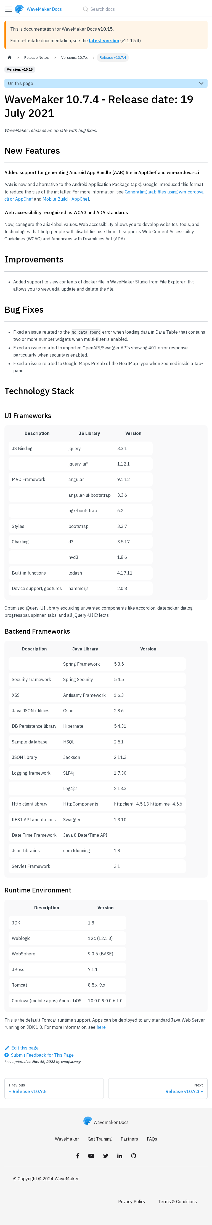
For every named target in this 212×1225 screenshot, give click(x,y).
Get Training (100, 1139)
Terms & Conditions (177, 1201)
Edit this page (25, 1048)
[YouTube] (91, 1155)
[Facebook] (78, 1155)
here (101, 1027)
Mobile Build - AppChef (66, 199)
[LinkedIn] (119, 1155)
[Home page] (9, 57)
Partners (129, 1139)
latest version (104, 40)
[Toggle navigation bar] (8, 9)
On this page (20, 83)
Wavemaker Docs (111, 1122)
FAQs (152, 1139)
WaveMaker (67, 1139)
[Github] (133, 1155)
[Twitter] (105, 1155)
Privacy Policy (131, 1201)
